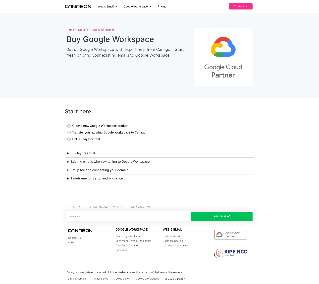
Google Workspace (136, 6)
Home (70, 29)
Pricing (162, 6)
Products (82, 29)
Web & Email (106, 6)
